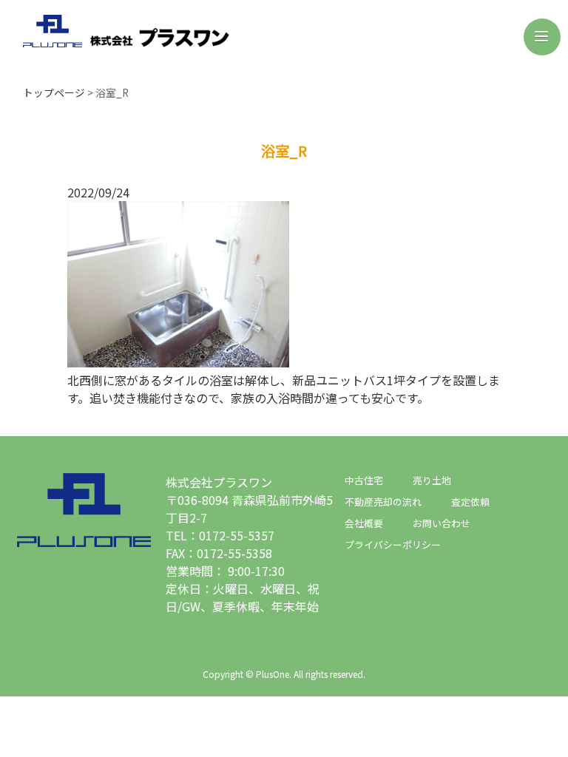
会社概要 (364, 523)
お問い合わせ (441, 523)
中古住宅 (364, 480)
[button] (542, 36)
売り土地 (432, 480)
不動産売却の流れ (383, 502)
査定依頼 (470, 502)
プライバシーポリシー (393, 544)
